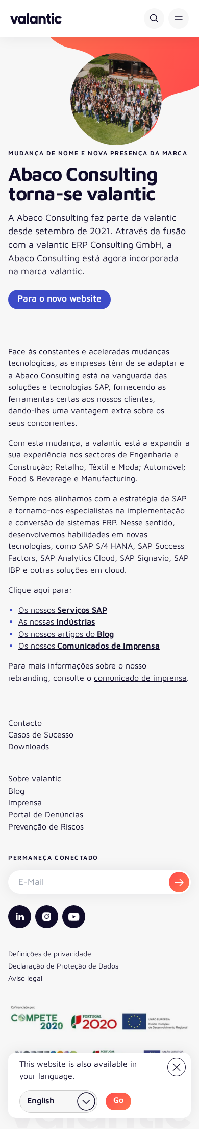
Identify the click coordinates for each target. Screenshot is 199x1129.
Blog (16, 790)
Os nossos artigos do (66, 633)
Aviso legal (25, 978)
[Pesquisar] (154, 18)
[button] (178, 18)
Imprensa (25, 802)
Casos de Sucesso (40, 734)
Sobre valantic (34, 778)
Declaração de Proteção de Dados (63, 965)
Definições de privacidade (49, 953)
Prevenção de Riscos (46, 826)
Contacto (25, 722)
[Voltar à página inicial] (36, 18)
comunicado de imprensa (140, 677)
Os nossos (62, 609)
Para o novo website (59, 298)
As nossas (56, 621)
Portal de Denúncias (45, 814)
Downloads (28, 746)
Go (118, 1099)
